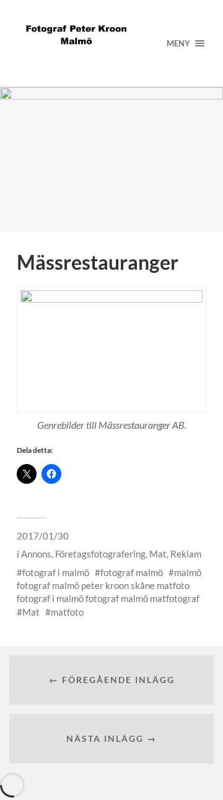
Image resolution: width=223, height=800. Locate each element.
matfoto (67, 611)
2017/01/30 (43, 535)
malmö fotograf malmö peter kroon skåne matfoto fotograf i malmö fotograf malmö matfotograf (109, 585)
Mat (158, 553)
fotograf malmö (131, 572)
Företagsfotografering (100, 553)
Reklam (185, 553)
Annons (36, 553)
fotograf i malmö (55, 572)
